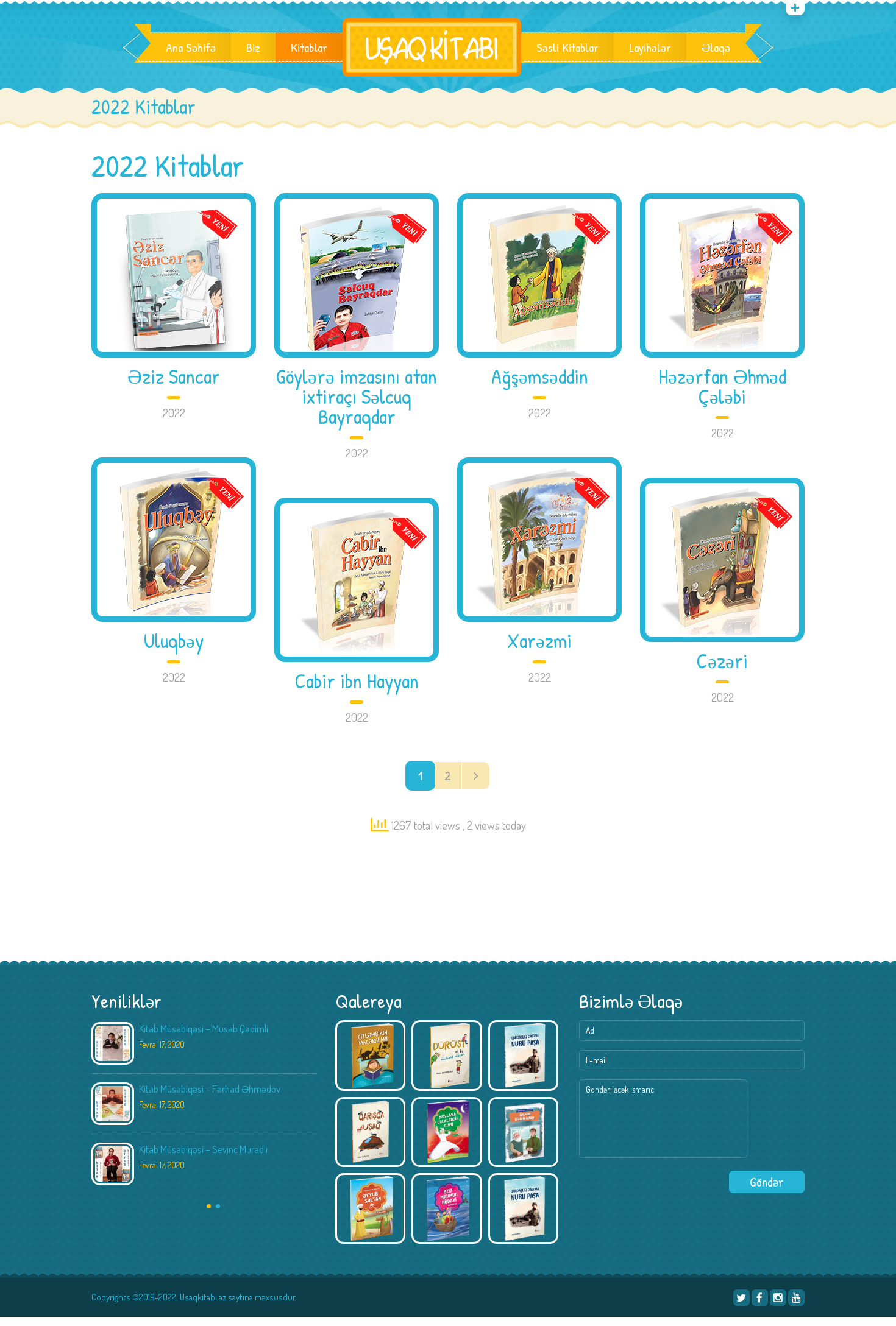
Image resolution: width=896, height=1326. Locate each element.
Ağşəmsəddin (539, 377)
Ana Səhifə (191, 47)
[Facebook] (760, 1297)
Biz (253, 47)
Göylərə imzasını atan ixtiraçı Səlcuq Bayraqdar (356, 397)
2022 (174, 412)
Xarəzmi (539, 641)
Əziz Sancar (173, 377)
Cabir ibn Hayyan (357, 681)
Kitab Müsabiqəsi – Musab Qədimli (203, 1028)
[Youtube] (796, 1297)
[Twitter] (741, 1297)
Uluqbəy (174, 641)
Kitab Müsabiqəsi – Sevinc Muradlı (203, 1149)
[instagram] (778, 1297)
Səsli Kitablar (567, 47)
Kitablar (309, 47)
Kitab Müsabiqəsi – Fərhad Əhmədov (209, 1088)
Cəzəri (722, 661)
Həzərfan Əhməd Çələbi (722, 387)
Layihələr (650, 47)
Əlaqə (716, 47)
